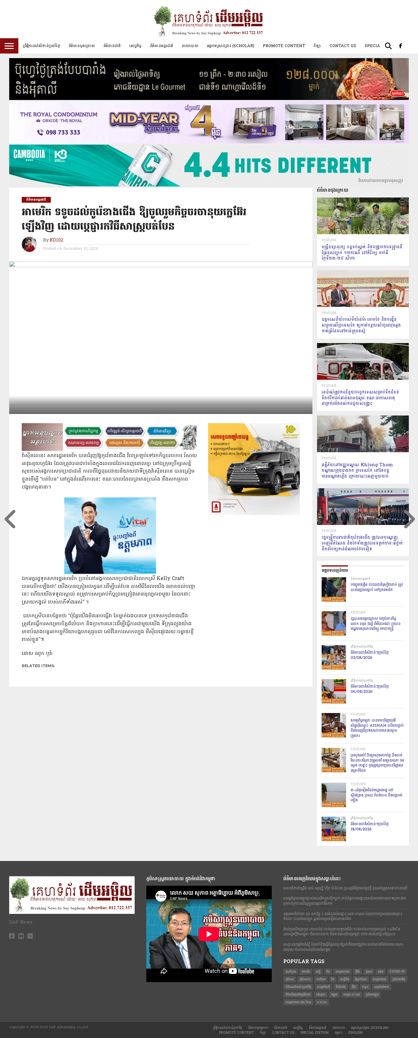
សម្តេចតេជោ (342, 971)
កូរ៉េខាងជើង (398, 979)
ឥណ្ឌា (365, 987)
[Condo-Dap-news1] (209, 142)
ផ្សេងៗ (338, 1032)
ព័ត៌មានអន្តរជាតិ (161, 46)
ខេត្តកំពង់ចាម (381, 987)
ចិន (328, 971)
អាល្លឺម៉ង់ (344, 979)
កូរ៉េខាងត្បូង (372, 994)
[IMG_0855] (209, 185)
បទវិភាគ (321, 979)
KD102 (56, 240)
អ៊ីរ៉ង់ (357, 971)
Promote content (284, 46)
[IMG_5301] (209, 98)
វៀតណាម (305, 979)
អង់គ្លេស (320, 994)
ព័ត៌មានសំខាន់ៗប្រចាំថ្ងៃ (298, 987)
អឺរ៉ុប (354, 987)
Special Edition (314, 1032)
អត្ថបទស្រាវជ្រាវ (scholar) (230, 46)
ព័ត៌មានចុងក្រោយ (82, 46)
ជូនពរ (369, 971)
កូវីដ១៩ (290, 979)
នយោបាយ (190, 46)
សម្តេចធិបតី (323, 987)
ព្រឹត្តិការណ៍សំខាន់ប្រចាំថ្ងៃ (41, 46)
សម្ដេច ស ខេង (351, 994)
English (356, 1032)
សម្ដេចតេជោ (379, 979)
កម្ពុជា (334, 994)
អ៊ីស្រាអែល (361, 979)
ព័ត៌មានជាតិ (112, 46)
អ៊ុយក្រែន (291, 971)
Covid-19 (397, 971)
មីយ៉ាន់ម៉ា (341, 987)
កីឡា (317, 46)
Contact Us (343, 46)
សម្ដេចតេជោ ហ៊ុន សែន (298, 1002)
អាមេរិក (306, 971)
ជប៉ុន (380, 971)
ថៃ (332, 979)
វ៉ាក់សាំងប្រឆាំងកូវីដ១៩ (298, 994)
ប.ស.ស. (322, 1002)
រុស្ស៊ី (318, 971)
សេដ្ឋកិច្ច (135, 46)
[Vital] (110, 572)
